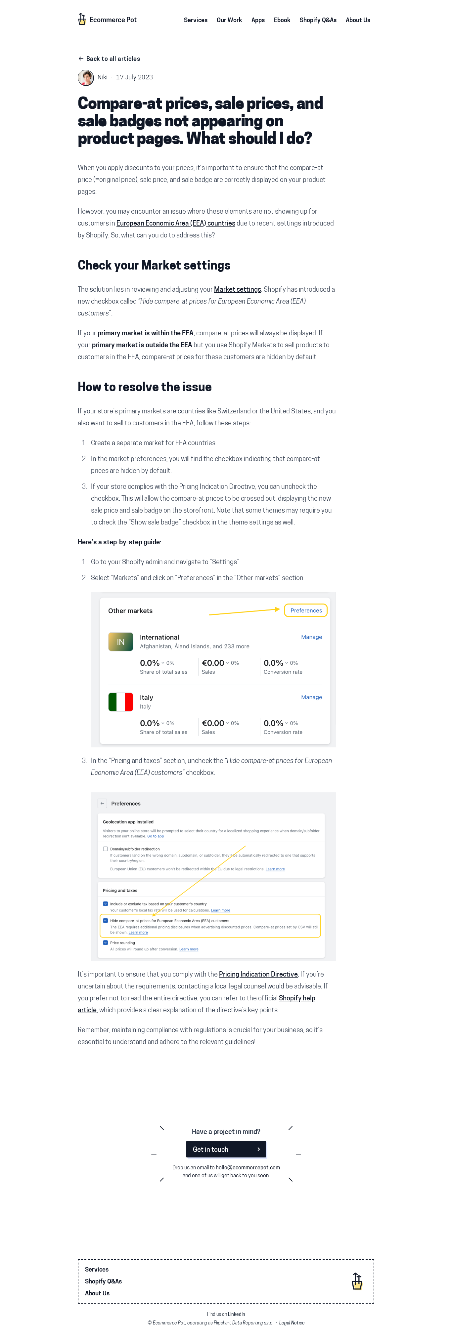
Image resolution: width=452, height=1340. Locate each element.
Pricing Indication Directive (258, 975)
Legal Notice (292, 1323)
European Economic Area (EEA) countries (175, 224)
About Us (97, 1294)
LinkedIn (236, 1314)
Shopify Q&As (103, 1282)
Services (97, 1270)
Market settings (237, 290)
